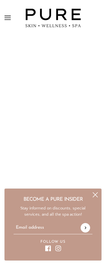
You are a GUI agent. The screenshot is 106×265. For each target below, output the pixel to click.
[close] (95, 195)
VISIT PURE (53, 144)
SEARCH (53, 186)
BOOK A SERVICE (53, 152)
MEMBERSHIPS (53, 178)
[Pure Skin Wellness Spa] (53, 18)
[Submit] (85, 228)
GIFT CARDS (53, 169)
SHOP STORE (53, 161)
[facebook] (48, 248)
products (64, 106)
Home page (59, 100)
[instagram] (58, 248)
